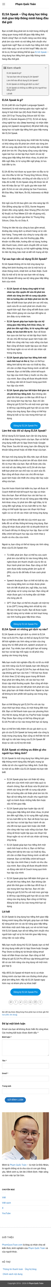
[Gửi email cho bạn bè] (25, 1002)
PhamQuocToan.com (12, 1244)
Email (5, 1073)
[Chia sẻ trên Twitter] (20, 1002)
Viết (4, 1197)
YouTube (6, 1213)
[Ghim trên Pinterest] (30, 1002)
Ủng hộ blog (30, 1269)
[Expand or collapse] (45, 68)
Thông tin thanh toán (13, 1269)
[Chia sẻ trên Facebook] (15, 1002)
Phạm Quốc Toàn (25, 4)
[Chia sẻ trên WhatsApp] (11, 1002)
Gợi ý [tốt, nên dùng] (9, 1015)
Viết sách (6, 1203)
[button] (3, 4)
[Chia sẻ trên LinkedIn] (35, 1002)
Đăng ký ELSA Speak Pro (26, 425)
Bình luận (6, 1037)
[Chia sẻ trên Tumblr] (40, 1002)
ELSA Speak (41, 52)
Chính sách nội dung (12, 1274)
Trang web (6, 1086)
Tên (4, 1061)
